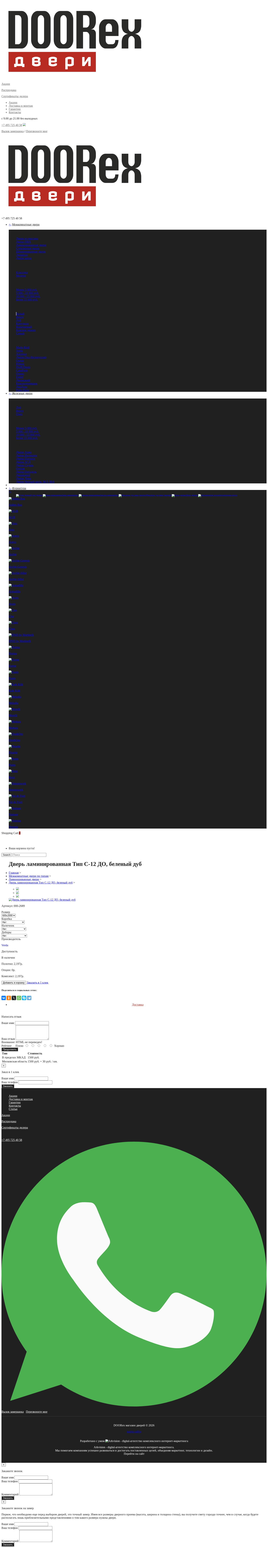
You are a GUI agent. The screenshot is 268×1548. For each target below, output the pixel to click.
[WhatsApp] (19, 998)
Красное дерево (26, 330)
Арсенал (21, 354)
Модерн (21, 275)
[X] (14, 998)
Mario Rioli (22, 347)
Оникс (20, 373)
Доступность (9, 951)
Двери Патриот (25, 458)
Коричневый (24, 326)
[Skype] (24, 998)
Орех (19, 414)
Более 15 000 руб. (27, 299)
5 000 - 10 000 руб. (27, 293)
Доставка (137, 1004)
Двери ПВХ (23, 241)
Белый (20, 313)
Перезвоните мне (36, 131)
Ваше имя (7, 1078)
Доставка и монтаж (21, 105)
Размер (5, 912)
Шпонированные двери (31, 251)
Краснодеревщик (26, 383)
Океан (20, 360)
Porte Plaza (22, 390)
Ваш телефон (9, 1082)
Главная (14, 872)
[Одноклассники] (9, 998)
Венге (20, 317)
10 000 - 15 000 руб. (28, 296)
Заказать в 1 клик (37, 982)
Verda (19, 350)
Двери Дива (23, 478)
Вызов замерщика (12, 131)
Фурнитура (19, 488)
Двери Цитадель (26, 471)
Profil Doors (23, 367)
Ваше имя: (7, 1023)
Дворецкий (23, 380)
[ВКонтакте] (3, 998)
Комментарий (10, 1494)
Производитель (11, 939)
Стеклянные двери (27, 248)
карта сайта (134, 1431)
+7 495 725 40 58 (11, 125)
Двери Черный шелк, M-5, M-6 (35, 481)
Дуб (18, 320)
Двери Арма (23, 452)
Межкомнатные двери (26, 224)
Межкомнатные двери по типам (28, 876)
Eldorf (19, 376)
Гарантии (15, 109)
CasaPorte (22, 370)
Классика (22, 272)
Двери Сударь (24, 465)
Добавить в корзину (14, 982)
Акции (13, 102)
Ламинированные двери (31, 245)
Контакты (15, 112)
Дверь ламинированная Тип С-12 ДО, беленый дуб (41, 882)
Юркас (20, 363)
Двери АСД (23, 462)
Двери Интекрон (26, 455)
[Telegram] (29, 998)
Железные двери (22, 393)
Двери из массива (27, 238)
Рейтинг (6, 1045)
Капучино (22, 323)
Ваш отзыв (8, 1038)
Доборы (6, 932)
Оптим (20, 468)
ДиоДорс (21, 386)
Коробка (6, 918)
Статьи (13, 1109)
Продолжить (10, 1049)
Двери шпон (24, 258)
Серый (20, 333)
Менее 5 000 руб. (26, 289)
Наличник (7, 925)
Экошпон (22, 254)
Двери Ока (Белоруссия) (31, 357)
